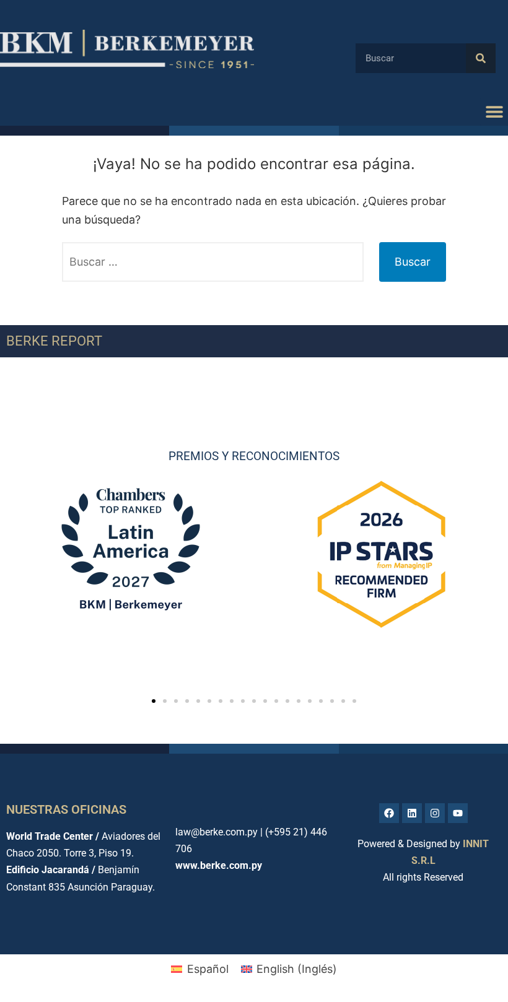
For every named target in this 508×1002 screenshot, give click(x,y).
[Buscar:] (213, 262)
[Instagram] (435, 813)
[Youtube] (458, 813)
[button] (494, 112)
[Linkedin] (412, 813)
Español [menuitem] (208, 968)
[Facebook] (389, 813)
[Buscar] (481, 58)
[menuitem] (199, 969)
